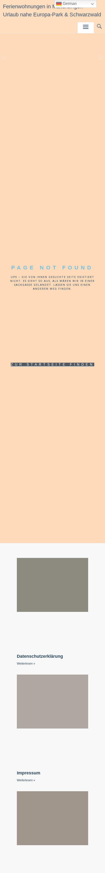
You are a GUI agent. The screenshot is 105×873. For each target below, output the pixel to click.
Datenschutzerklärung (40, 656)
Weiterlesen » (26, 663)
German (69, 3)
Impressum (28, 772)
